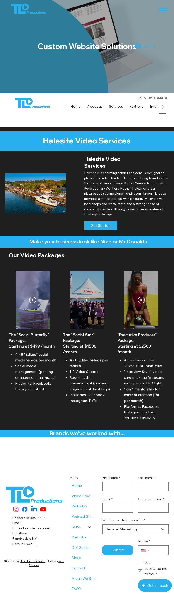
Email (107, 499)
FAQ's (76, 588)
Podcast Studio (83, 516)
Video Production (83, 496)
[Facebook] (24, 509)
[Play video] (32, 300)
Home (77, 485)
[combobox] (135, 529)
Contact (78, 568)
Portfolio (79, 537)
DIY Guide (80, 547)
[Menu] (163, 8)
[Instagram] (15, 509)
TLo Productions (32, 561)
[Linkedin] (34, 509)
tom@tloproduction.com (31, 528)
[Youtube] (43, 509)
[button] (116, 106)
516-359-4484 (153, 97)
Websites (79, 506)
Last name (147, 478)
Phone (144, 541)
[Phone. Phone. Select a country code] (145, 550)
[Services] (89, 527)
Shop (76, 557)
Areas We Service (83, 578)
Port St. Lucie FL (24, 544)
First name (111, 478)
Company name (151, 499)
